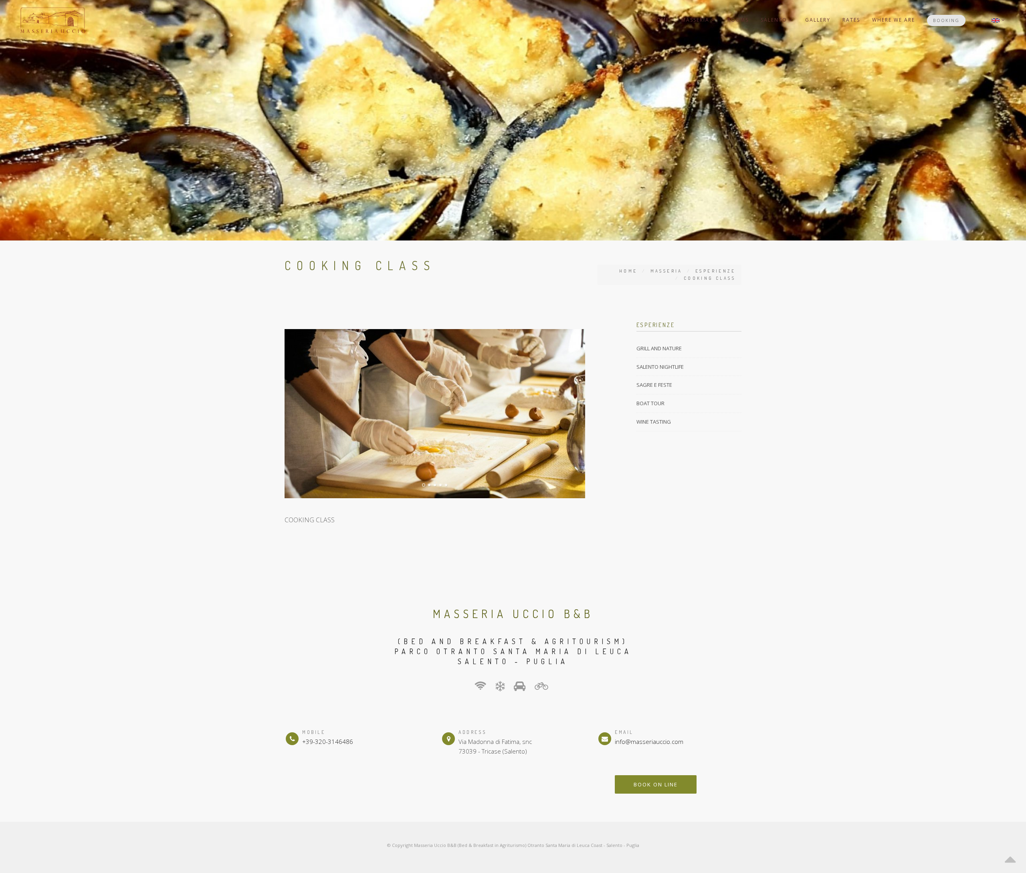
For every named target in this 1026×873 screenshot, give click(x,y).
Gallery (817, 19)
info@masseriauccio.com (649, 742)
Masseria (696, 19)
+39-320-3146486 (327, 742)
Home (660, 19)
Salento (775, 19)
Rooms (738, 19)
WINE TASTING (653, 421)
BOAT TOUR (650, 403)
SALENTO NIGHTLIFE (660, 366)
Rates (851, 19)
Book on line (656, 784)
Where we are (893, 19)
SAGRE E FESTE (654, 384)
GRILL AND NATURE (659, 348)
